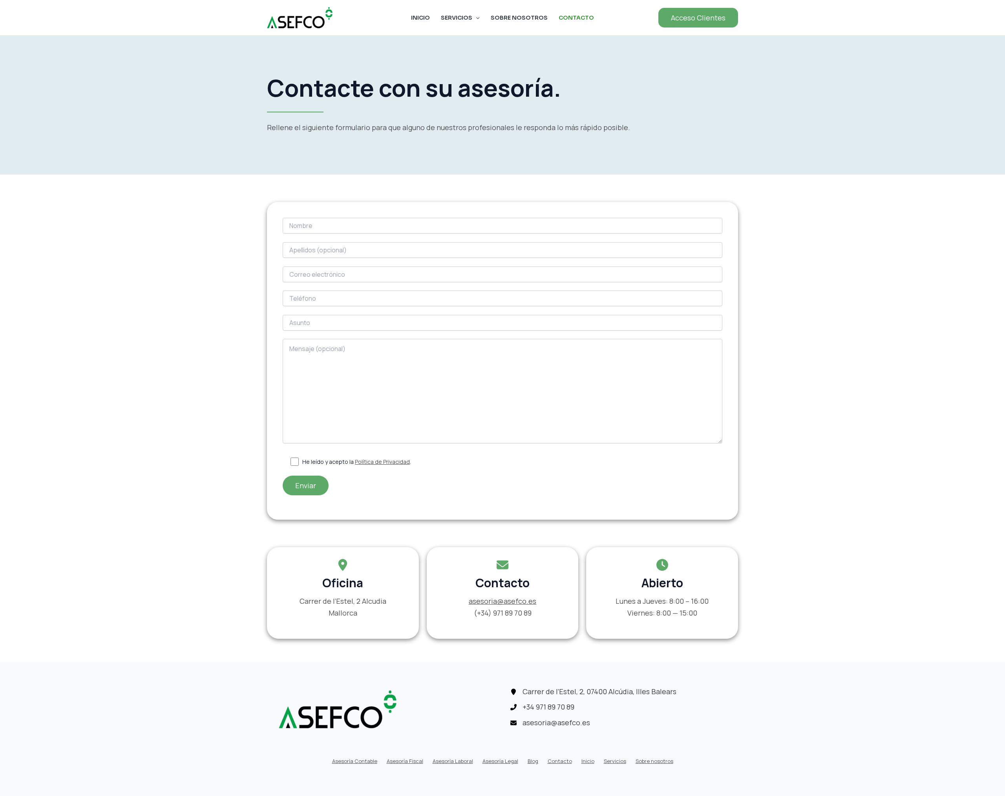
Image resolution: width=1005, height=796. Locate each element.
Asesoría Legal (500, 761)
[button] (698, 18)
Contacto (576, 17)
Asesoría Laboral (453, 761)
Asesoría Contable (354, 761)
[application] (475, 17)
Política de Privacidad (382, 461)
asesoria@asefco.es (502, 601)
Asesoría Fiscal (405, 761)
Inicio (420, 17)
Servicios (456, 17)
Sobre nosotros (519, 17)
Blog (533, 761)
